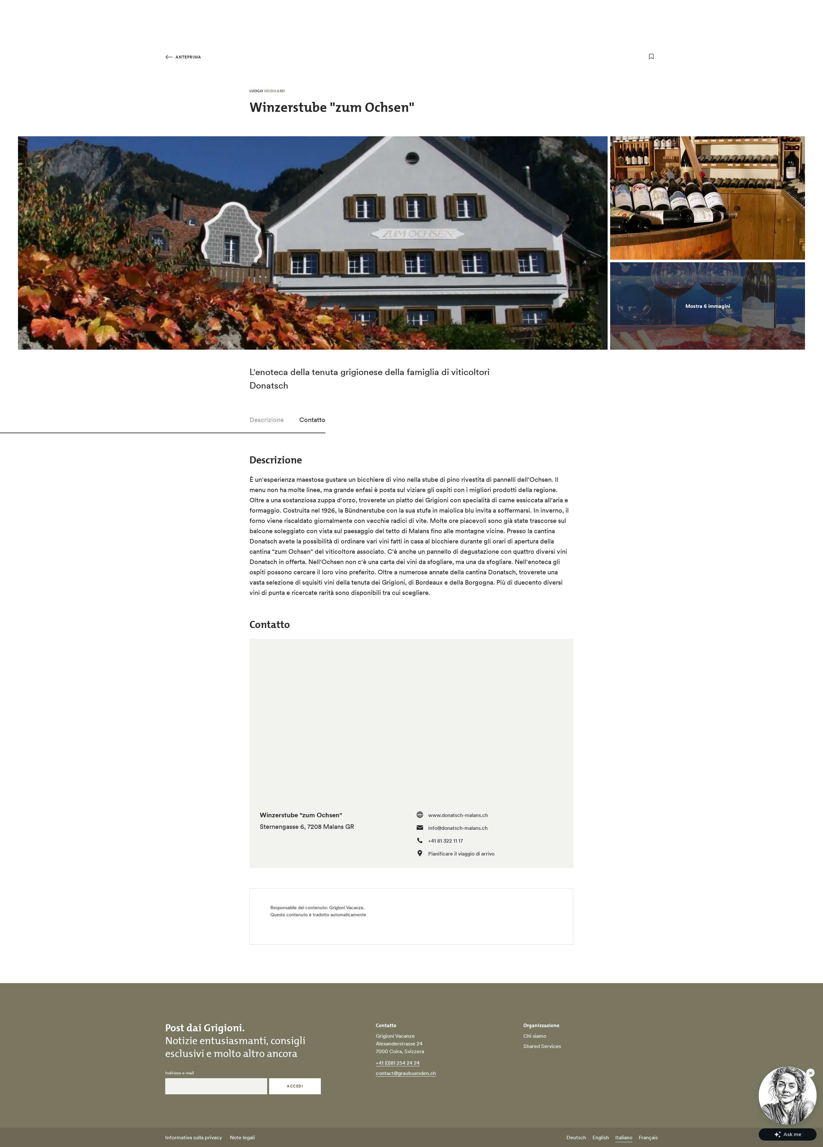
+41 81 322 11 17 (445, 841)
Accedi (295, 1086)
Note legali (242, 1137)
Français (648, 1137)
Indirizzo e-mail (179, 1073)
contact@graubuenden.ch (406, 1073)
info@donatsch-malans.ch (458, 828)
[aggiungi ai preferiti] (651, 56)
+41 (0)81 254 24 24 (398, 1063)
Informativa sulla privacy (193, 1137)
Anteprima (187, 57)
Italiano (623, 1137)
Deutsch (576, 1137)
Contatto (312, 420)
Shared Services (542, 1046)
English (600, 1137)
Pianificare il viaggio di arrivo (461, 853)
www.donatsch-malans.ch (458, 815)
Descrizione (266, 420)
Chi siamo (534, 1036)
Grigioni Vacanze (346, 907)
